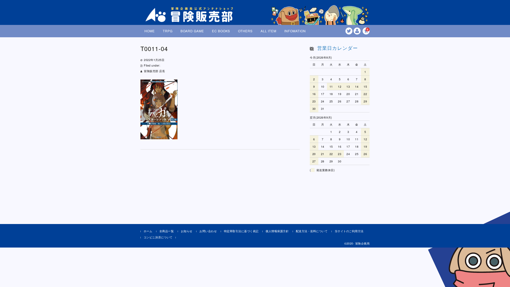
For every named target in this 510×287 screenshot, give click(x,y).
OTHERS (245, 31)
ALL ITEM (268, 31)
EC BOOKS (221, 31)
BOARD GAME (192, 31)
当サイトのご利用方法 (349, 231)
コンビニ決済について (158, 237)
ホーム (148, 231)
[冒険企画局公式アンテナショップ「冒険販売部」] (190, 18)
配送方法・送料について (312, 231)
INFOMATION (295, 31)
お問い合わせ (208, 231)
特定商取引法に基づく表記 (241, 231)
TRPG (168, 31)
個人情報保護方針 (277, 231)
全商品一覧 (166, 231)
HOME (149, 31)
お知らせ (186, 231)
